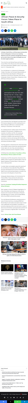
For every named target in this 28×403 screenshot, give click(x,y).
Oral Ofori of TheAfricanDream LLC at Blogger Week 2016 (20, 289)
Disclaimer (24, 394)
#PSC (9, 101)
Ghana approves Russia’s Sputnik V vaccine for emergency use (7, 289)
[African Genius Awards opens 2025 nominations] (7, 267)
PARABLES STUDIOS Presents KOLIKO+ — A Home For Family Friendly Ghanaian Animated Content (21, 275)
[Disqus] (14, 312)
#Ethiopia (15, 99)
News (7, 11)
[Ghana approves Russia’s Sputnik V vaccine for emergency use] (7, 283)
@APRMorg (15, 88)
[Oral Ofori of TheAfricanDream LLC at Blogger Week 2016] (21, 283)
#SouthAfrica (14, 90)
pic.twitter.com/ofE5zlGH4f (12, 109)
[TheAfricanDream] (7, 3)
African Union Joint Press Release (13, 214)
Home (3, 11)
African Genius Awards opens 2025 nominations (7, 273)
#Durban (6, 90)
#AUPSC (6, 88)
